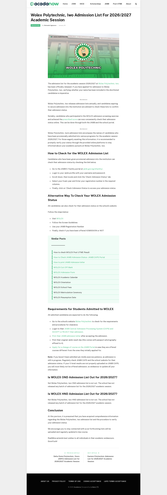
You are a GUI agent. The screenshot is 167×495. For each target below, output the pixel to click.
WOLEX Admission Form (64, 272)
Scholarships (95, 4)
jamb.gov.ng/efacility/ (93, 169)
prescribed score (70, 119)
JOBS (74, 4)
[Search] (136, 3)
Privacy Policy (59, 481)
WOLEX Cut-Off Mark (63, 267)
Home (65, 4)
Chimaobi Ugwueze (50, 25)
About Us (45, 481)
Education (35, 25)
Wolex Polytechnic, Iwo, (108, 83)
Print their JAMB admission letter (66, 336)
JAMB (107, 4)
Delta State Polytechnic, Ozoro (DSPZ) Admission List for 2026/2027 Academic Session (67, 458)
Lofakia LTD (95, 487)
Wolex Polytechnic (83, 321)
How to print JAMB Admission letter (69, 262)
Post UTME (117, 4)
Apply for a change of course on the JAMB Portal (73, 347)
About (128, 4)
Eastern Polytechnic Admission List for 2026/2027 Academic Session (101, 458)
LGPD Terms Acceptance (115, 481)
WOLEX (59, 218)
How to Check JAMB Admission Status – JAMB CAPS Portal (79, 257)
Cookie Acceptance (92, 481)
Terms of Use (74, 481)
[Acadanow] (44, 4)
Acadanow (77, 487)
